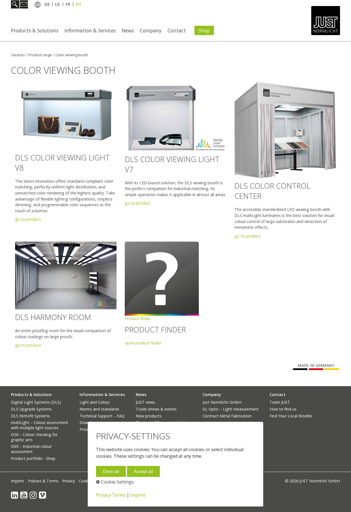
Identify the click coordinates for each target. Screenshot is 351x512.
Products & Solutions (34, 30)
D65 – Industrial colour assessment (31, 449)
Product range (40, 54)
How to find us (283, 409)
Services (18, 54)
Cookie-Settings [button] (117, 482)
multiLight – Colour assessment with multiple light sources (39, 425)
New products (149, 415)
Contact (177, 30)
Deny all (111, 471)
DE (47, 5)
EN (78, 5)
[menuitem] (36, 30)
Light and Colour (95, 402)
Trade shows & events (156, 409)
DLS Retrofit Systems (30, 415)
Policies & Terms (43, 480)
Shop (204, 30)
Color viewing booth (71, 54)
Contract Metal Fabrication (227, 415)
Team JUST (280, 402)
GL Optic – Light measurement (231, 409)
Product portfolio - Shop (33, 458)
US (57, 5)
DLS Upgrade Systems (31, 409)
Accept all (143, 471)
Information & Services (90, 30)
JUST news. (146, 402)
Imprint (17, 480)
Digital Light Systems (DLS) (36, 402)
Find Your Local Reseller (291, 415)
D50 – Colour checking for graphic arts (34, 437)
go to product (28, 219)
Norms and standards (99, 409)
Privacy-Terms (111, 495)
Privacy (68, 480)
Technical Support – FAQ (102, 415)
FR (68, 5)
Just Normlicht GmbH (222, 402)
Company (151, 30)
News (128, 30)
